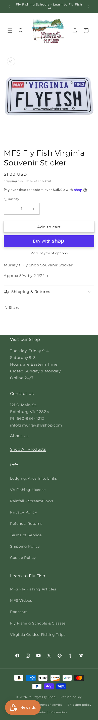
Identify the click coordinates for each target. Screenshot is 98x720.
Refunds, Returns (26, 523)
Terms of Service (26, 535)
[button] (10, 30)
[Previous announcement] (9, 6)
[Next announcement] (88, 6)
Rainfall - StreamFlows (31, 501)
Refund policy (71, 697)
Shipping (10, 181)
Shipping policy (79, 704)
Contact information (51, 712)
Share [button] (14, 307)
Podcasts (18, 611)
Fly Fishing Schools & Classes (38, 623)
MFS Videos (21, 600)
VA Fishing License (28, 489)
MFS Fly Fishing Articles (33, 589)
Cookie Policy (23, 557)
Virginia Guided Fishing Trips (37, 634)
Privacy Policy (23, 512)
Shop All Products (28, 449)
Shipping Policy (25, 546)
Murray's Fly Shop (42, 697)
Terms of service (50, 704)
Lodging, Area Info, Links (33, 478)
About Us (19, 435)
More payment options (49, 253)
